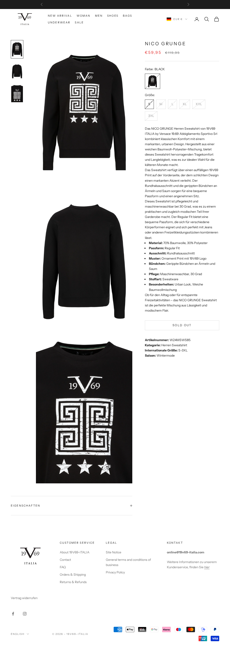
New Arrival (60, 15)
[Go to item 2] (17, 71)
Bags (127, 15)
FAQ (63, 567)
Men (99, 15)
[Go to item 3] (17, 93)
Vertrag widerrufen (24, 598)
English (17, 634)
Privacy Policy (115, 572)
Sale (79, 22)
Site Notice (113, 552)
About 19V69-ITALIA (74, 552)
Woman (84, 15)
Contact (65, 560)
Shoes (112, 15)
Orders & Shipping (73, 575)
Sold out (182, 325)
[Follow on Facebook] (13, 613)
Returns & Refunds (73, 582)
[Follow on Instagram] (24, 613)
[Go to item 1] (17, 49)
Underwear (59, 22)
